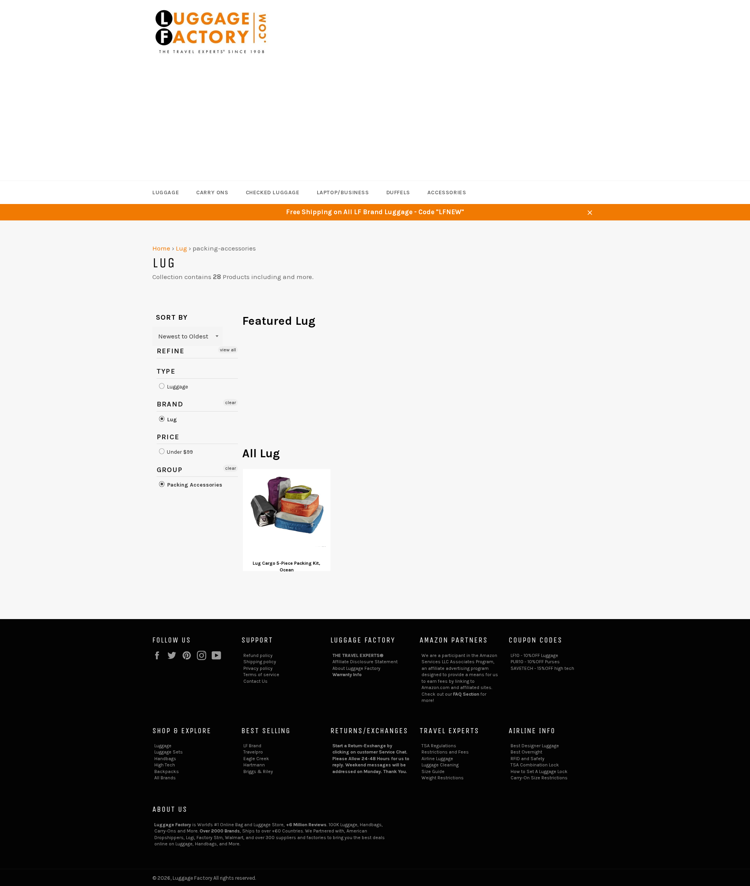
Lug (181, 248)
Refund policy (258, 655)
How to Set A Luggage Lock (539, 771)
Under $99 (179, 452)
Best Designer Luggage (535, 745)
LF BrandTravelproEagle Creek (256, 752)
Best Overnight (526, 752)
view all (228, 350)
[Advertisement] (375, 122)
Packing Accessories (194, 484)
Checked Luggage (273, 192)
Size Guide (433, 771)
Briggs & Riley (258, 771)
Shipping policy (259, 661)
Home (161, 248)
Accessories (446, 192)
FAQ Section (466, 694)
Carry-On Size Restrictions (539, 777)
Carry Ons (212, 192)
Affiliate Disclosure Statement (365, 661)
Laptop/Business (343, 192)
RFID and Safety (528, 758)
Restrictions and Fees (445, 752)
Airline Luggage (437, 758)
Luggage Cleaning (440, 765)
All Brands (165, 777)
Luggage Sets (168, 752)
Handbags (165, 758)
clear (230, 402)
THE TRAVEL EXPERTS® (358, 655)
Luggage (165, 192)
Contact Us (255, 681)
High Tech (164, 765)
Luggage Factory (192, 878)
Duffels (398, 192)
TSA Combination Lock (535, 765)
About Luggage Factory (356, 668)
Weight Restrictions (442, 777)
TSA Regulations (438, 745)
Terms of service (261, 674)
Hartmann (254, 765)
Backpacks (166, 771)
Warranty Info (347, 674)
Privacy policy (258, 668)
